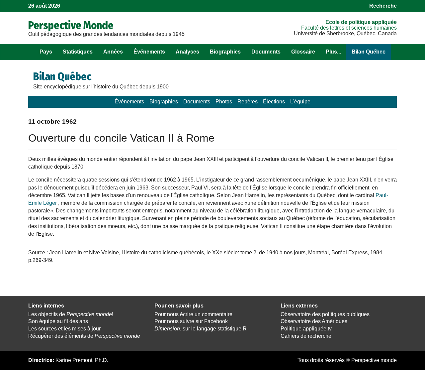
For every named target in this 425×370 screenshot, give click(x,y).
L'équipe (300, 101)
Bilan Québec (368, 52)
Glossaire (303, 52)
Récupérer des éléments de (84, 336)
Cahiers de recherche (306, 336)
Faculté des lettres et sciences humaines (349, 28)
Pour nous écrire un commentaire (193, 314)
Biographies (225, 52)
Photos (223, 101)
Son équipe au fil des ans (58, 321)
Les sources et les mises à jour (64, 328)
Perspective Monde (71, 25)
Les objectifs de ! (70, 314)
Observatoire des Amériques (314, 321)
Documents (266, 52)
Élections (274, 101)
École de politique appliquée (361, 22)
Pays (46, 52)
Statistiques (78, 52)
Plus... (333, 52)
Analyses (187, 52)
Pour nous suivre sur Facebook (191, 321)
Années (113, 52)
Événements (149, 52)
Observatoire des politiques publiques (325, 314)
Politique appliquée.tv (306, 328)
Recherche (383, 6)
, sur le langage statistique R (200, 328)
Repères (247, 101)
